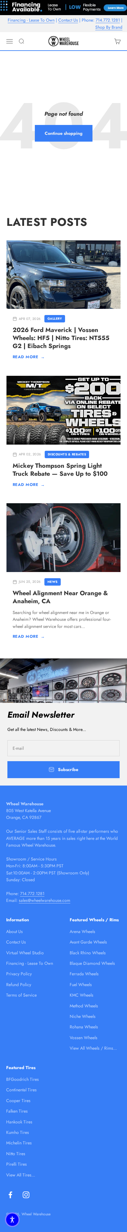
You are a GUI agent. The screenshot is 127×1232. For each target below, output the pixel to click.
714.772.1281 (108, 20)
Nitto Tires (15, 1154)
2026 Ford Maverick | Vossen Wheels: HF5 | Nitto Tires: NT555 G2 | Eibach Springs (61, 338)
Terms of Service (21, 995)
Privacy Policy (19, 974)
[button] (12, 1219)
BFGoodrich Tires (22, 1079)
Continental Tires (21, 1090)
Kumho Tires (17, 1132)
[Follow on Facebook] (10, 1195)
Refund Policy (18, 984)
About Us (14, 931)
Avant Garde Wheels (88, 942)
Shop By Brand (108, 27)
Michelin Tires (19, 1143)
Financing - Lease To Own (31, 20)
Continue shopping (64, 133)
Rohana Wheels (84, 1027)
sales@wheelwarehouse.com (44, 900)
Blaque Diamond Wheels (92, 963)
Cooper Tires (18, 1100)
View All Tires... (20, 1175)
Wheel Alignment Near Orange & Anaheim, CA (60, 597)
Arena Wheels (82, 931)
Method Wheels (84, 1006)
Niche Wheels (83, 1016)
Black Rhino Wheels (88, 953)
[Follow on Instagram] (26, 1195)
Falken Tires (17, 1111)
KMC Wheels (81, 995)
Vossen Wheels (83, 1038)
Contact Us (68, 20)
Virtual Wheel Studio (25, 953)
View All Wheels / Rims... (93, 1048)
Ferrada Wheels (84, 974)
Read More (29, 357)
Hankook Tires (19, 1122)
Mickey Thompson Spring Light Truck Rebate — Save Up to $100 (60, 469)
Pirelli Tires (16, 1164)
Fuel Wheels (81, 984)
